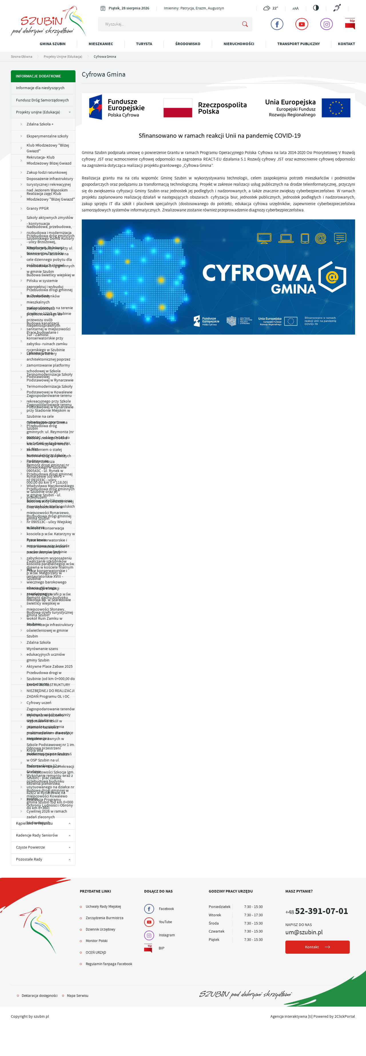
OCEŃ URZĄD (96, 952)
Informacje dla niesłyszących (40, 87)
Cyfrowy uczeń (39, 702)
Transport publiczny (298, 44)
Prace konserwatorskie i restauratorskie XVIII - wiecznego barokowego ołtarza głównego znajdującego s (47, 583)
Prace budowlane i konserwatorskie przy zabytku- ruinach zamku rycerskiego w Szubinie (47, 341)
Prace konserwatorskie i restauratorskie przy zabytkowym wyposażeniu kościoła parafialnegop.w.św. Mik (51, 558)
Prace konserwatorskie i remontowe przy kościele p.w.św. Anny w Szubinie (48, 546)
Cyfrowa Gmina (40, 353)
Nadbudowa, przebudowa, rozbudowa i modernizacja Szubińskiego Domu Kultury (50, 233)
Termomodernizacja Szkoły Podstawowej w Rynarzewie (50, 377)
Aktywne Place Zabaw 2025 (50, 666)
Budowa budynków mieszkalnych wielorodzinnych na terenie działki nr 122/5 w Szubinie (50, 305)
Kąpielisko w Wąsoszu (34, 823)
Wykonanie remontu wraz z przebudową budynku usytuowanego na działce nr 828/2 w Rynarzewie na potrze (50, 787)
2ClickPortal (345, 1016)
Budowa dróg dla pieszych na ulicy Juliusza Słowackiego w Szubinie (49, 462)
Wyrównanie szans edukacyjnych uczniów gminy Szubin (46, 655)
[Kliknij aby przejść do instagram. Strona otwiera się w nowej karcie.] (326, 24)
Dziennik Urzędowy (100, 929)
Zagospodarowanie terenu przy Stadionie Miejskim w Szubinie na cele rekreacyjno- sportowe (49, 414)
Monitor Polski (97, 941)
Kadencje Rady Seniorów (37, 835)
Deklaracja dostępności (39, 995)
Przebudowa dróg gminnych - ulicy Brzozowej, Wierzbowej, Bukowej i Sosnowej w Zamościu (51, 245)
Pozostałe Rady (29, 859)
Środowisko (187, 44)
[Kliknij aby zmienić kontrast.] (316, 8)
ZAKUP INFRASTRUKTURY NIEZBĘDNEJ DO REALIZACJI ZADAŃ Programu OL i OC (51, 691)
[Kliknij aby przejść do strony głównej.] (48, 35)
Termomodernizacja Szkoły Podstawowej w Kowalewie (50, 389)
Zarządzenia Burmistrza (105, 918)
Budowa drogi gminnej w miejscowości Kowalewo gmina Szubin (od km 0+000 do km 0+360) (50, 799)
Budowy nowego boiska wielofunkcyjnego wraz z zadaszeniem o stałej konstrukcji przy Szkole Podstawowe (47, 450)
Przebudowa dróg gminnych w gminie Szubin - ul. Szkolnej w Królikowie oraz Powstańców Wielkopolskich (51, 498)
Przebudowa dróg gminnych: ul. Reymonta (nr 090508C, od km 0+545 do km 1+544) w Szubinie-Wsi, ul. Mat (50, 438)
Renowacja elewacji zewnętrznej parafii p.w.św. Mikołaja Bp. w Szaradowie (49, 595)
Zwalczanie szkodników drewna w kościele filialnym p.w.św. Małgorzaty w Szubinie (50, 570)
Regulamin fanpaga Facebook (109, 964)
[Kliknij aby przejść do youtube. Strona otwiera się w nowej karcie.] (301, 24)
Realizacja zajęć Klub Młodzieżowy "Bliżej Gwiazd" (51, 196)
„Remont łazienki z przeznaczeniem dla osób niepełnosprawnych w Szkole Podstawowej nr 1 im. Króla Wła (51, 739)
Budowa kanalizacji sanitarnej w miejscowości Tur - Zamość (48, 329)
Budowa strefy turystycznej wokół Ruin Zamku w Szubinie (50, 619)
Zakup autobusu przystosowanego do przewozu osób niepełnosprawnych (44, 317)
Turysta (144, 44)
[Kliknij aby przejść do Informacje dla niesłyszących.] (337, 8)
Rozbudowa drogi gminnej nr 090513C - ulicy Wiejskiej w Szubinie (49, 522)
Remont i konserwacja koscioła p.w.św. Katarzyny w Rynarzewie (51, 534)
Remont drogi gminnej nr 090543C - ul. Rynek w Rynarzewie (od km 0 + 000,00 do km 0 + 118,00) (48, 474)
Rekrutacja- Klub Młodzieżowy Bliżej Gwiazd (49, 160)
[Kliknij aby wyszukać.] (245, 24)
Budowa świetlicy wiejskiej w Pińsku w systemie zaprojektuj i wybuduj (51, 281)
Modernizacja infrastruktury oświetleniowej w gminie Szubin (50, 631)
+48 (316, 912)
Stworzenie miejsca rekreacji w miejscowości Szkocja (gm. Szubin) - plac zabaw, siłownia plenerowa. (50, 775)
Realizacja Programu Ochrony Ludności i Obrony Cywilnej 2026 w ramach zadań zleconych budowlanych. (50, 811)
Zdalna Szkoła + (40, 124)
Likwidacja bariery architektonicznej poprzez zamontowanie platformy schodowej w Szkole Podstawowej (48, 365)
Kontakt (346, 44)
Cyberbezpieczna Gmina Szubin (47, 425)
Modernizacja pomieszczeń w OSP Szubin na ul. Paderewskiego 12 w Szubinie (49, 763)
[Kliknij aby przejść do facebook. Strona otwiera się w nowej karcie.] (277, 24)
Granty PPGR (38, 208)
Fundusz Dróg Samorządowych (42, 100)
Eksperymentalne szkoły (47, 136)
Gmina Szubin (52, 44)
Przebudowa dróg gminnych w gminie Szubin (51, 268)
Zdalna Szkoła (39, 642)
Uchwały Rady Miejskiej (103, 906)
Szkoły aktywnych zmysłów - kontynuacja (50, 220)
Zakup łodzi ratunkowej (47, 172)
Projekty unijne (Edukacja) (38, 112)
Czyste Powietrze (30, 847)
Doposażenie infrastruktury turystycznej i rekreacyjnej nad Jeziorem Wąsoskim (50, 185)
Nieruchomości (239, 44)
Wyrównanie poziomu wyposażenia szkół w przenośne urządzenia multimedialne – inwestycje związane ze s (50, 727)
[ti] (310, 1016)
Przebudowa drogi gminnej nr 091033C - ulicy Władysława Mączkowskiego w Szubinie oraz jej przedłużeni (50, 486)
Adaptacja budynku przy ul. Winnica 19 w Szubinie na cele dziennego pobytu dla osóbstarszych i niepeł (50, 257)
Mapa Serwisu (77, 995)
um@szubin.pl (304, 932)
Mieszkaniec (101, 44)
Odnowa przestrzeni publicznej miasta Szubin (48, 751)
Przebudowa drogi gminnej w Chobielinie (49, 292)
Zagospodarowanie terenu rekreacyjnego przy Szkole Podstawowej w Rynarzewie (50, 402)
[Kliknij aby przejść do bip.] (350, 24)
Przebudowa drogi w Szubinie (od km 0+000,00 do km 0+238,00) (51, 679)
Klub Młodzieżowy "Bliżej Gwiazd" (48, 148)
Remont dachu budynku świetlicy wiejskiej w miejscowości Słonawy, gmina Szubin (47, 607)
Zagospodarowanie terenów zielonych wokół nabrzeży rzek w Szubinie (51, 715)
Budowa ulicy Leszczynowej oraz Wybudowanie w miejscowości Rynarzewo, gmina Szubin (50, 510)
